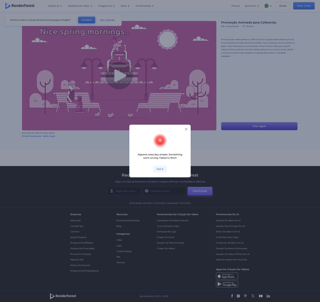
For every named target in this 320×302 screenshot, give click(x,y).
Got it (160, 169)
